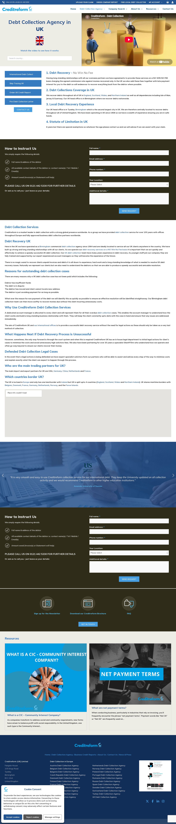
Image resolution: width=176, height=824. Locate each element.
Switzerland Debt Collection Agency (108, 790)
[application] (161, 2)
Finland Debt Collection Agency (64, 781)
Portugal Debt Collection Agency (107, 775)
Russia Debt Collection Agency (106, 781)
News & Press (125, 754)
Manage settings (52, 817)
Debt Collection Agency (62, 754)
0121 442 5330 (38, 185)
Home (47, 754)
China (65, 371)
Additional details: (98, 191)
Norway (53, 385)
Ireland (64, 382)
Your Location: (96, 180)
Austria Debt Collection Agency (64, 765)
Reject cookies (32, 817)
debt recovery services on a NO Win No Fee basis (104, 249)
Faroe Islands (72, 385)
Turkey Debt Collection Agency (106, 794)
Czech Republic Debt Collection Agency (67, 775)
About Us (101, 754)
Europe (26, 382)
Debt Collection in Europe (61, 761)
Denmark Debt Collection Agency (65, 778)
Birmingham (80, 109)
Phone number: (97, 169)
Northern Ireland (119, 95)
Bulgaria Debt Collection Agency (64, 772)
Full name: (94, 148)
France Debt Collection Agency (64, 784)
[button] (16, 2)
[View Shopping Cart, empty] (167, 2)
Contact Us (112, 754)
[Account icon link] (172, 2)
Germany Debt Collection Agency (65, 787)
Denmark (17, 385)
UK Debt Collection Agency (104, 797)
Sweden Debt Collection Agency (107, 787)
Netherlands (74, 371)
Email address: (96, 159)
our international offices (45, 325)
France (87, 371)
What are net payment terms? (109, 707)
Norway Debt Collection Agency (107, 768)
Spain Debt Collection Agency (105, 784)
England (87, 95)
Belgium (8, 385)
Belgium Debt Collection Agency (64, 768)
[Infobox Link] (47, 606)
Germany (58, 371)
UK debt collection (73, 253)
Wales (104, 95)
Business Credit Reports (85, 754)
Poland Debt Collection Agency (106, 772)
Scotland (96, 95)
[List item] (147, 801)
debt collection (122, 232)
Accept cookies (13, 817)
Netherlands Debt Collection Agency (108, 765)
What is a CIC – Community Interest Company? (33, 715)
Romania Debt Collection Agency (107, 778)
